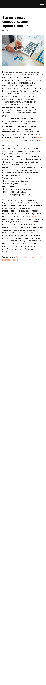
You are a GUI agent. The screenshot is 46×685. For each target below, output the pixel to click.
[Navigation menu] (42, 4)
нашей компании (31, 216)
